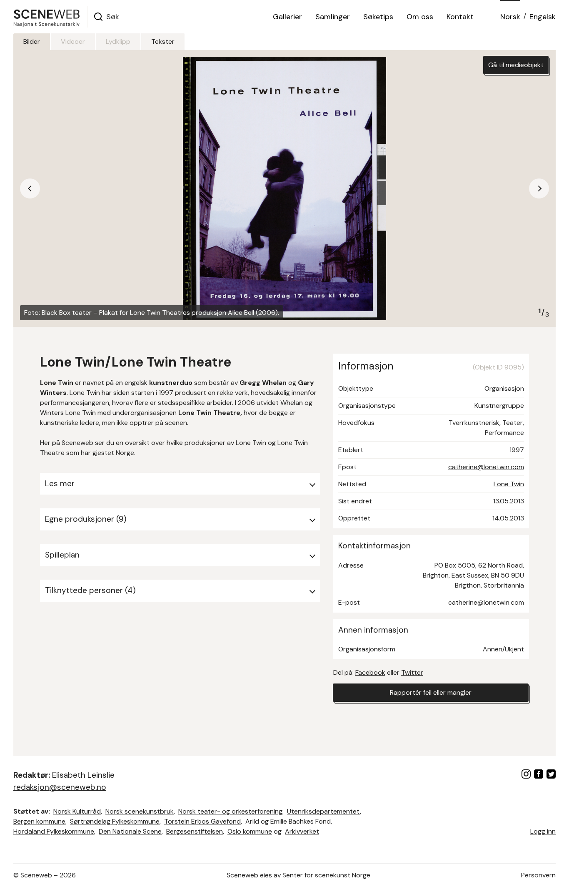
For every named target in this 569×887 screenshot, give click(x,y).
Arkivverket (302, 831)
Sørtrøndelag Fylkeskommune (115, 821)
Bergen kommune (39, 821)
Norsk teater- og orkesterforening (230, 811)
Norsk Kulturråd (77, 811)
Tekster (163, 41)
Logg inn (543, 831)
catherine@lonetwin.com (486, 466)
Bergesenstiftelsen (194, 831)
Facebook (370, 672)
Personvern (538, 875)
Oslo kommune (249, 831)
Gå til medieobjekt (516, 64)
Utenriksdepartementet (323, 811)
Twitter (412, 672)
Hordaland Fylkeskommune (53, 831)
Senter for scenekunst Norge (326, 875)
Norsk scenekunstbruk (139, 811)
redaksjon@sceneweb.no (59, 787)
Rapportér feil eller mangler (431, 692)
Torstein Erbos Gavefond (202, 821)
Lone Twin (509, 484)
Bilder (31, 41)
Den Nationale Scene (130, 831)
